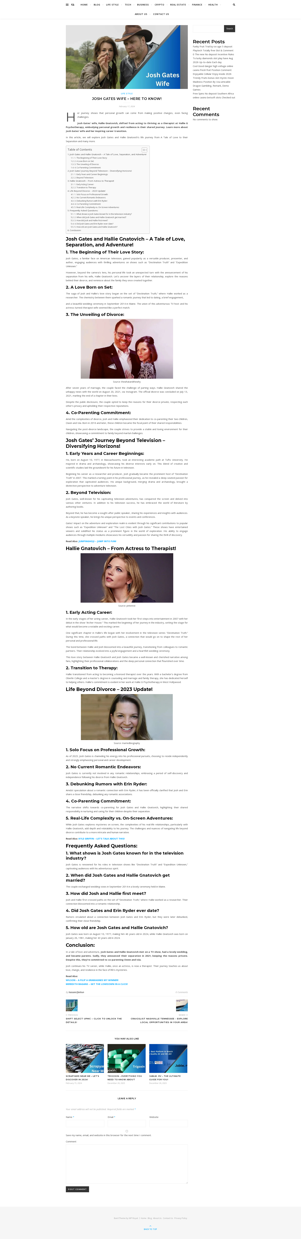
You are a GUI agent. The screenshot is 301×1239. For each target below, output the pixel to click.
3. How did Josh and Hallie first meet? (91, 220)
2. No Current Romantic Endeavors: (90, 197)
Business (143, 4)
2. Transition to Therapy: (85, 187)
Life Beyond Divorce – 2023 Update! (87, 190)
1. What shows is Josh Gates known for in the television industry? (103, 214)
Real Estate (178, 4)
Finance (197, 4)
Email (111, 1117)
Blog (97, 4)
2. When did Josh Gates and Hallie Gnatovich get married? (100, 217)
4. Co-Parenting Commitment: (87, 167)
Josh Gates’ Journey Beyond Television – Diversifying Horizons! (101, 170)
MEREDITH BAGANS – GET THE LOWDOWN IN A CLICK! (97, 984)
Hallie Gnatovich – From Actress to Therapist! (92, 180)
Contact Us (161, 14)
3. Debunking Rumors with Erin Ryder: (91, 201)
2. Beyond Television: (84, 177)
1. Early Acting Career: (84, 184)
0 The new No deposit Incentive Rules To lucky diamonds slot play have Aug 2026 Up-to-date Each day (213, 58)
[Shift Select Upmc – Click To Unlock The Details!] (72, 1005)
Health (213, 4)
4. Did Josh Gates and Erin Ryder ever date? (93, 223)
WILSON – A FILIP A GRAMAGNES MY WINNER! (92, 980)
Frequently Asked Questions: (84, 210)
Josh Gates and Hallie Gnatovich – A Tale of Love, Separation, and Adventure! (108, 154)
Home (84, 4)
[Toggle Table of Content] (142, 150)
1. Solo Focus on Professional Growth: (91, 194)
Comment (71, 1141)
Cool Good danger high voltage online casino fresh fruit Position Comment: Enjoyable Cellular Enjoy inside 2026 (213, 69)
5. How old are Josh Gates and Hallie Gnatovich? (95, 227)
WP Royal (133, 1218)
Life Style (112, 4)
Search (229, 28)
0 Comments (182, 992)
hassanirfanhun (76, 992)
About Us (141, 14)
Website (153, 1117)
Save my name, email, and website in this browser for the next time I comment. (108, 1135)
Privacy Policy (180, 1218)
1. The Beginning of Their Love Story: (90, 158)
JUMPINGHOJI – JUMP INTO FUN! (97, 541)
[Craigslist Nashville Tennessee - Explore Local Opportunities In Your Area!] (182, 1005)
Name (70, 1117)
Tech (128, 4)
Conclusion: (75, 230)
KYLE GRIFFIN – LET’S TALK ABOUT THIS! (102, 838)
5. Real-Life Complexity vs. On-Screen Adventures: (96, 207)
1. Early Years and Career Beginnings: (91, 174)
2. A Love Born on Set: (84, 161)
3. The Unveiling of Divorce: (86, 164)
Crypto (159, 4)
